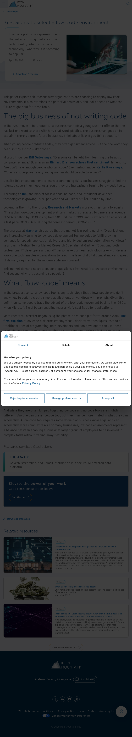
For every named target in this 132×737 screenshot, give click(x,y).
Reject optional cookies (24, 398)
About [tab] (109, 344)
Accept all (108, 398)
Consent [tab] (23, 344)
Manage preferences (64, 398)
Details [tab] (66, 344)
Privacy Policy (31, 383)
